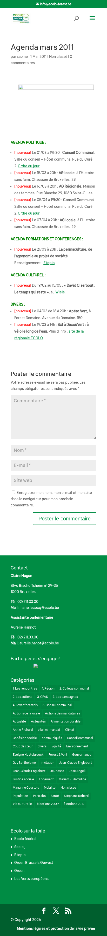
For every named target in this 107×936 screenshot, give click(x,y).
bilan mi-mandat (49, 730)
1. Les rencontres (25, 688)
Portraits (39, 796)
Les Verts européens (31, 879)
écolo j (19, 847)
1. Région (48, 688)
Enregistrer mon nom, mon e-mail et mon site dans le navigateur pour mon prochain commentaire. (51, 499)
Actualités (38, 721)
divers (42, 746)
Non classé (58, 56)
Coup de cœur (23, 746)
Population (20, 796)
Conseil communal (80, 738)
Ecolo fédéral (25, 839)
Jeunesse (57, 771)
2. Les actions (22, 697)
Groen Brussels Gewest (33, 863)
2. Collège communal (74, 688)
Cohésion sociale (25, 738)
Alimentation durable (66, 721)
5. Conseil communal (57, 705)
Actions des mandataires (62, 713)
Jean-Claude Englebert (75, 763)
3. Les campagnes (65, 697)
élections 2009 (48, 804)
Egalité (56, 746)
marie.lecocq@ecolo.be (39, 607)
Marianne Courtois (26, 787)
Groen (19, 871)
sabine (22, 56)
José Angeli (77, 771)
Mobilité (50, 787)
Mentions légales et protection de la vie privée (56, 928)
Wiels (60, 292)
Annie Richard (23, 730)
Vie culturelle (22, 804)
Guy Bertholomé (24, 763)
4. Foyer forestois (25, 705)
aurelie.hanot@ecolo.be (39, 643)
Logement (46, 779)
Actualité (19, 721)
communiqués (52, 738)
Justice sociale (23, 779)
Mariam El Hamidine (72, 779)
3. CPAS (42, 697)
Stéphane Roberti (76, 796)
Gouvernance (81, 754)
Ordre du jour (28, 166)
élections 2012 (74, 804)
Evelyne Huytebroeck (28, 754)
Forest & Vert (58, 754)
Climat (69, 730)
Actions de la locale (26, 713)
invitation (47, 763)
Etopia (49, 263)
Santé (55, 796)
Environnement (77, 746)
